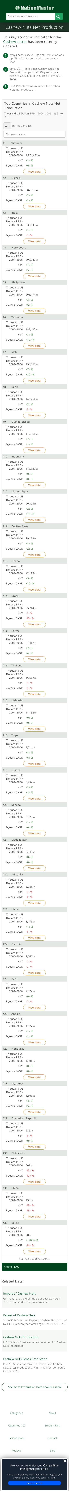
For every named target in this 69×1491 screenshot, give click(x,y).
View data (34, 171)
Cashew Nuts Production (20, 1337)
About (52, 1413)
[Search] (59, 16)
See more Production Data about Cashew (34, 1387)
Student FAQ (52, 1425)
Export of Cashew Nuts (19, 1315)
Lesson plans (16, 1438)
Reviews (17, 1450)
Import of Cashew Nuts (19, 1293)
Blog (52, 1450)
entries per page (21, 125)
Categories (16, 1413)
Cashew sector (15, 41)
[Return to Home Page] (34, 7)
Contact (52, 1438)
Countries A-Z (16, 1425)
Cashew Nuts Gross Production (25, 1359)
